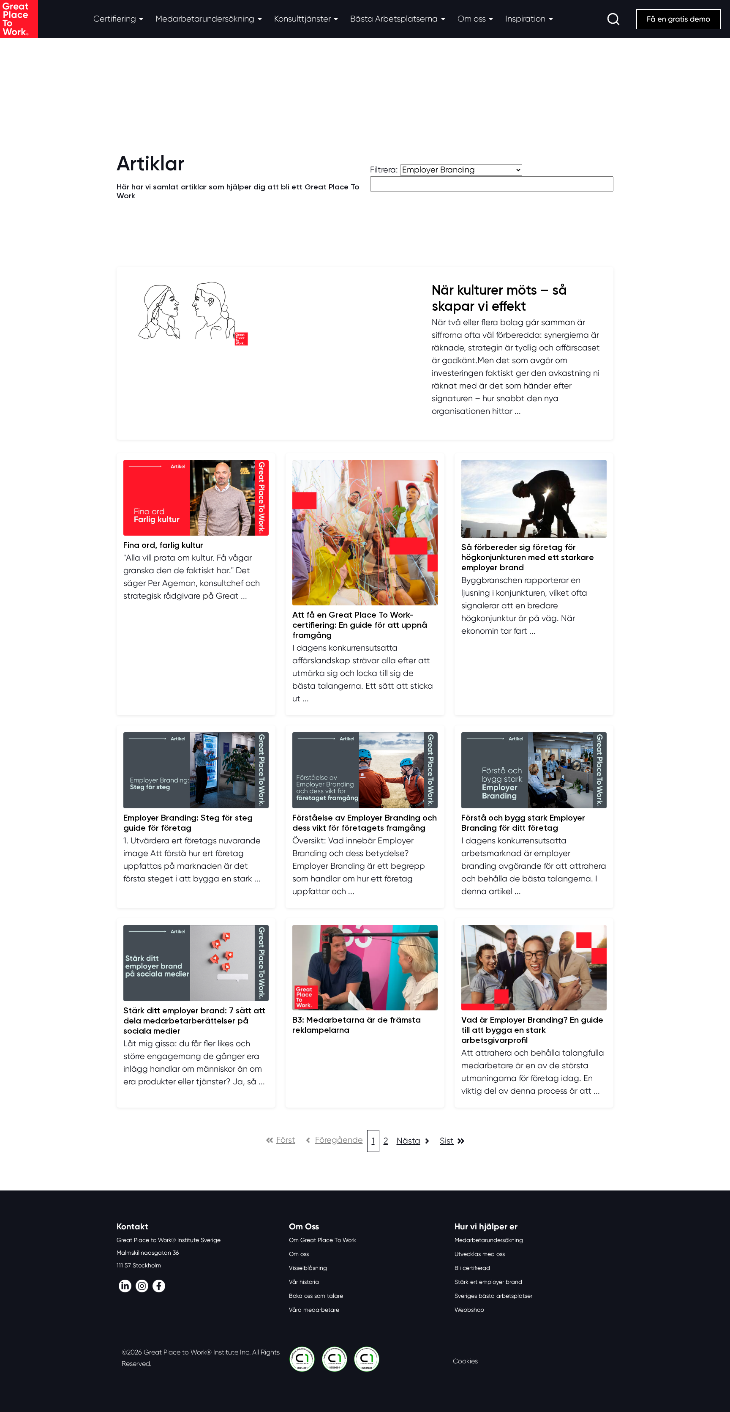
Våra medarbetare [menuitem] (314, 1309)
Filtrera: (384, 170)
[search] (613, 19)
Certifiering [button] (114, 19)
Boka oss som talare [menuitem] (316, 1295)
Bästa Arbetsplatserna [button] (394, 19)
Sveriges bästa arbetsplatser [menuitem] (493, 1295)
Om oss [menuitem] (299, 1254)
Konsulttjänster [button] (302, 19)
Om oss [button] (472, 19)
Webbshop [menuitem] (469, 1309)
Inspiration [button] (525, 19)
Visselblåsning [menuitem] (308, 1267)
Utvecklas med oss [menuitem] (480, 1254)
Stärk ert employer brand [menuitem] (488, 1281)
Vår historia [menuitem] (304, 1281)
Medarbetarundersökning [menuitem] (489, 1240)
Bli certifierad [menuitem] (472, 1267)
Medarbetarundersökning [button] (204, 19)
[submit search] (613, 19)
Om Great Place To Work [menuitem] (322, 1240)
